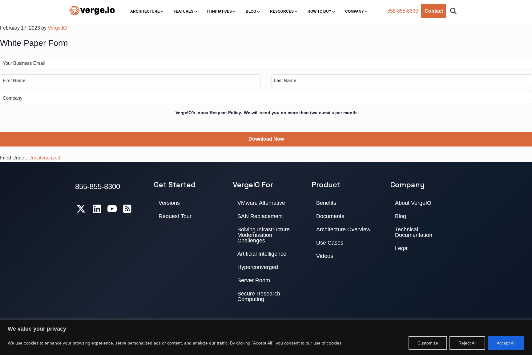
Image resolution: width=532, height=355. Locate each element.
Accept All (506, 343)
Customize (427, 343)
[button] (454, 11)
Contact (434, 11)
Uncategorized (44, 157)
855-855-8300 (402, 11)
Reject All (467, 343)
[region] (266, 337)
